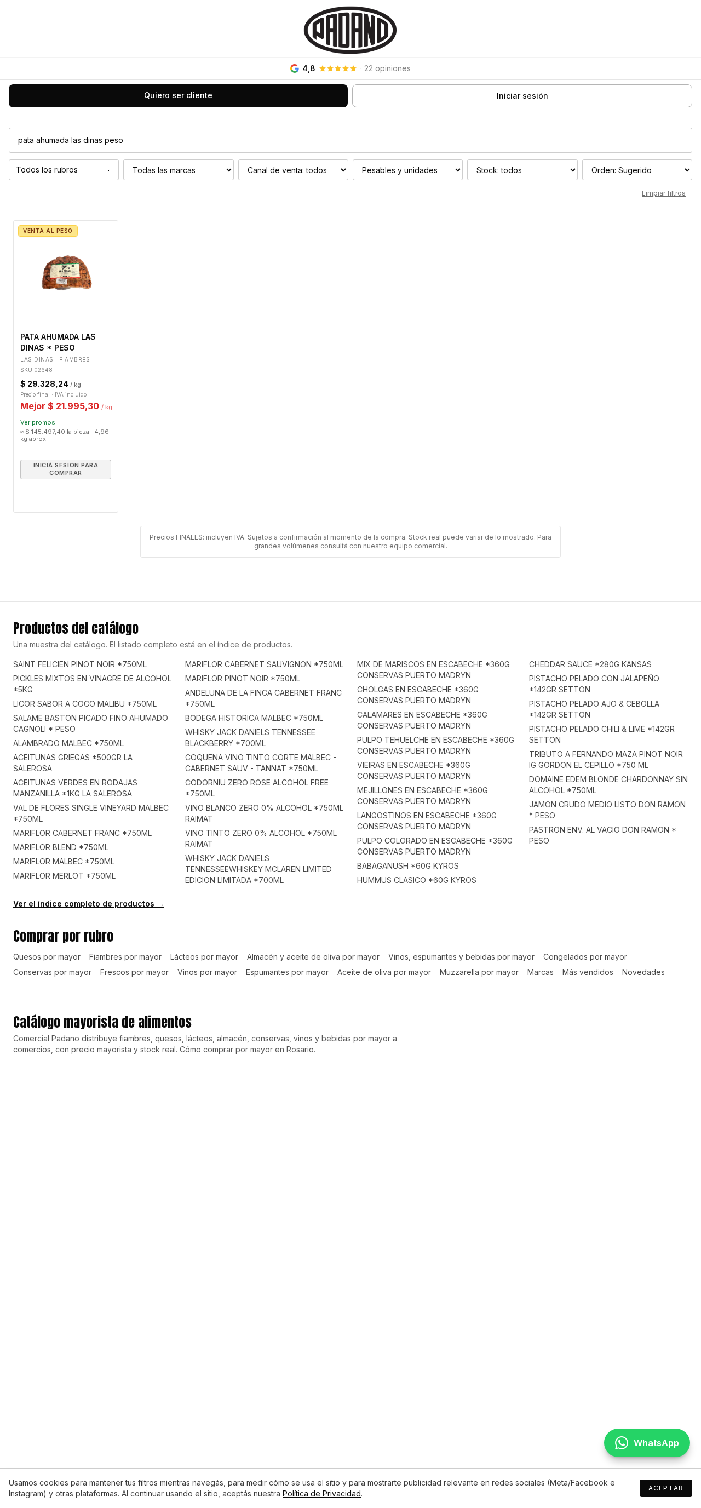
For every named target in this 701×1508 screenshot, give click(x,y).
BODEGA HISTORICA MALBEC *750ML (254, 718)
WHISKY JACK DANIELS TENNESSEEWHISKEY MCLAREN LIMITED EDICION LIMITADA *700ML (258, 869)
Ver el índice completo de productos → (88, 903)
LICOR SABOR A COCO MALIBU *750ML (85, 703)
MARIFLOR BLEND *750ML (60, 847)
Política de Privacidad (322, 1493)
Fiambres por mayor (125, 956)
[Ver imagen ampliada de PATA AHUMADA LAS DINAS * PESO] (66, 273)
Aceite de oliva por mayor (384, 972)
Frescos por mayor (134, 972)
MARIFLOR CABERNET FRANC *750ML (82, 833)
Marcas (540, 972)
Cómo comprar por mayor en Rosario (247, 1049)
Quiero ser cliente (178, 95)
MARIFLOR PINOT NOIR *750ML (242, 678)
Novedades (643, 972)
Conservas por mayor (52, 972)
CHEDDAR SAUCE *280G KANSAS (590, 664)
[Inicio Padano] (350, 28)
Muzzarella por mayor (479, 972)
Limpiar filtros (664, 193)
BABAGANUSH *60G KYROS (408, 865)
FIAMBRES (74, 359)
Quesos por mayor (47, 956)
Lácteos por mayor (204, 956)
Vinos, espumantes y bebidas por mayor (461, 956)
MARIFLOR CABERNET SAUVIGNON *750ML (264, 664)
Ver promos (37, 422)
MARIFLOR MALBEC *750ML (63, 861)
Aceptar (665, 1488)
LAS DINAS (37, 359)
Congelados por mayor (585, 956)
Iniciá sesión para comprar (66, 469)
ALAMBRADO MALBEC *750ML (68, 743)
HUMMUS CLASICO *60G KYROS (416, 880)
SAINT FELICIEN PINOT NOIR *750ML (80, 664)
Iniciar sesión (522, 95)
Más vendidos (587, 972)
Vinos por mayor (207, 972)
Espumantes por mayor (287, 972)
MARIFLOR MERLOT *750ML (64, 875)
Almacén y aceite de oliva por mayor (313, 956)
